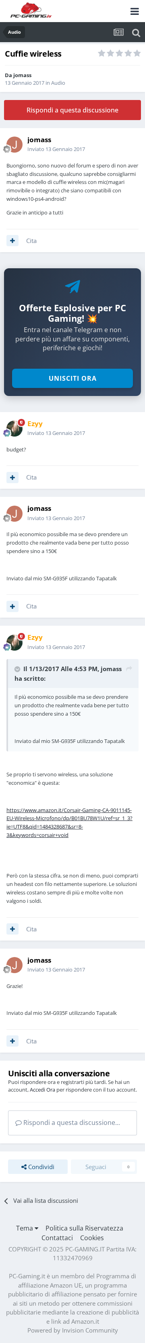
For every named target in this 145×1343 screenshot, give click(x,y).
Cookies (92, 1237)
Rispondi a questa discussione (72, 110)
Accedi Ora (42, 1089)
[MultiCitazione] (12, 240)
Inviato (56, 149)
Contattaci (57, 1237)
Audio (58, 82)
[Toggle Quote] (18, 669)
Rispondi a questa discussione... (71, 1122)
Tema (25, 1228)
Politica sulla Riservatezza (84, 1228)
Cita (31, 241)
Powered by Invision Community (72, 1330)
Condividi (40, 1167)
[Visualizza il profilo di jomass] (14, 145)
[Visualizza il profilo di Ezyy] (14, 428)
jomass (22, 75)
